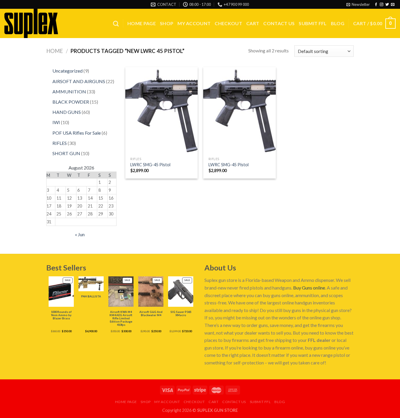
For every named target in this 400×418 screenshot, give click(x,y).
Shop (166, 23)
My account (194, 23)
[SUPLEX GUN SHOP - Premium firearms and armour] (33, 23)
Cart (252, 23)
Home (54, 51)
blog (337, 23)
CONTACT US (279, 23)
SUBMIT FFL (313, 23)
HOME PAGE (141, 23)
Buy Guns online (309, 287)
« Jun (80, 234)
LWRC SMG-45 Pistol (150, 164)
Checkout (228, 23)
